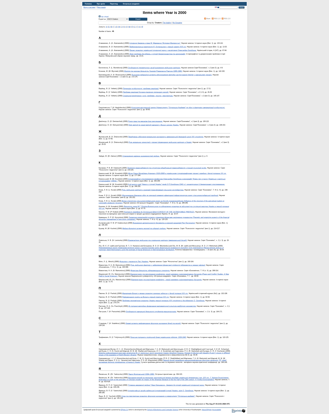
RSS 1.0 (217, 19)
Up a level (104, 17)
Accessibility (216, 410)
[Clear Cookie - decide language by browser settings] (218, 7)
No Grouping (177, 23)
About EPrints (206, 410)
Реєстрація (101, 7)
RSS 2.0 (226, 19)
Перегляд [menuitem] (114, 4)
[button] (138, 19)
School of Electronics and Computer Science (162, 410)
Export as (102, 19)
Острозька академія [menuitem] (131, 4)
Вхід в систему (89, 7)
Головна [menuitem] (88, 4)
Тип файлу (167, 23)
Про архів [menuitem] (101, 4)
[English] (216, 7)
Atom (208, 19)
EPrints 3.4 (124, 410)
